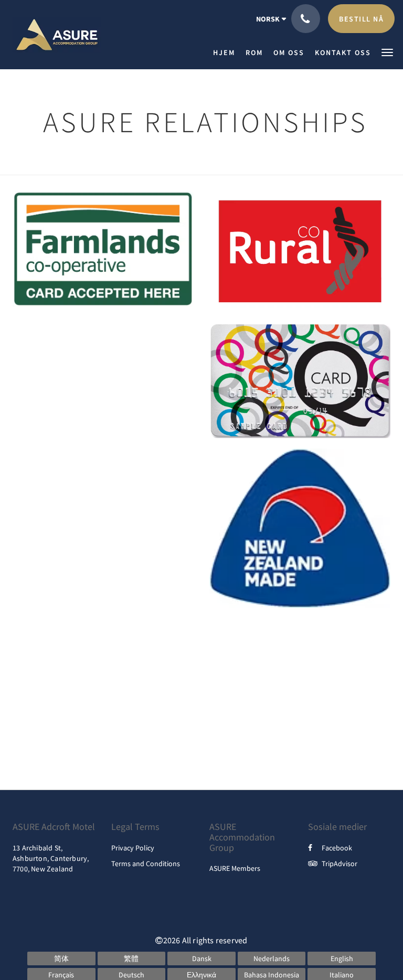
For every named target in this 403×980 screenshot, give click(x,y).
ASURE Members (234, 868)
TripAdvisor (339, 863)
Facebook (337, 848)
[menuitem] (226, 52)
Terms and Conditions (145, 863)
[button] (387, 52)
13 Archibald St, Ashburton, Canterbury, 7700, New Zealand (51, 858)
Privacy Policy (132, 848)
